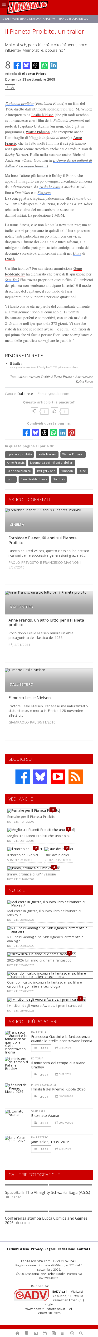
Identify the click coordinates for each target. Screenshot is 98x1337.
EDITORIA (37, 1058)
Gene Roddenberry (33, 479)
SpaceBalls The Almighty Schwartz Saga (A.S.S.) (47, 1192)
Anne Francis (15, 463)
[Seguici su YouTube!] (58, 777)
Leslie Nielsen (42, 114)
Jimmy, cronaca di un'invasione (31, 874)
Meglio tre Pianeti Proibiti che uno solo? (38, 835)
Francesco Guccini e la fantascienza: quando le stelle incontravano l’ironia (61, 1038)
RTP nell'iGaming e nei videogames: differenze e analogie (45, 939)
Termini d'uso (18, 1249)
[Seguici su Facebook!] (23, 777)
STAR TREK (38, 1111)
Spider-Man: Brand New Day (21, 18)
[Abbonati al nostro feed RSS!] (76, 777)
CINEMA (17, 524)
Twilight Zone (49, 186)
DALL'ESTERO (21, 607)
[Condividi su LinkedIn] (53, 65)
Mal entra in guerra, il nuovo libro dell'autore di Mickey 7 (44, 913)
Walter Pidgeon (37, 131)
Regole (50, 1249)
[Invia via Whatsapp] (44, 65)
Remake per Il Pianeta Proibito (31, 816)
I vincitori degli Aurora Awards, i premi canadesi (44, 1005)
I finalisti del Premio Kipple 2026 (58, 1089)
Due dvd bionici (56, 855)
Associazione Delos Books (46, 1274)
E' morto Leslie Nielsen (30, 697)
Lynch (10, 258)
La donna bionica (33, 165)
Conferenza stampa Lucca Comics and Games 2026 (46, 1220)
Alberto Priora (34, 73)
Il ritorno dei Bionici (22, 855)
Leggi (43, 1048)
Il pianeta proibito (19, 103)
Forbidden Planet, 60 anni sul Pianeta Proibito (43, 540)
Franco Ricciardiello (73, 18)
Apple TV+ (49, 18)
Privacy (37, 1249)
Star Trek (12, 279)
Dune (77, 253)
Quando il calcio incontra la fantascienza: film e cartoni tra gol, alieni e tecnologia (44, 984)
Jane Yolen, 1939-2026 (50, 1141)
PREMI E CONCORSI (43, 1084)
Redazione (66, 1249)
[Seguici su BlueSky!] (40, 777)
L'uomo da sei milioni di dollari (51, 463)
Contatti (84, 1249)
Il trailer (16, 363)
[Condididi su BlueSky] (26, 65)
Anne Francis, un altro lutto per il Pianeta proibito (46, 622)
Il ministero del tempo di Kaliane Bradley (58, 1064)
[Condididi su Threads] (35, 65)
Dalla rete (25, 393)
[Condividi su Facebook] (17, 65)
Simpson (44, 192)
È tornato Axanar (45, 1115)
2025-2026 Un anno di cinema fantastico (39, 960)
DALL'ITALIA (38, 1032)
